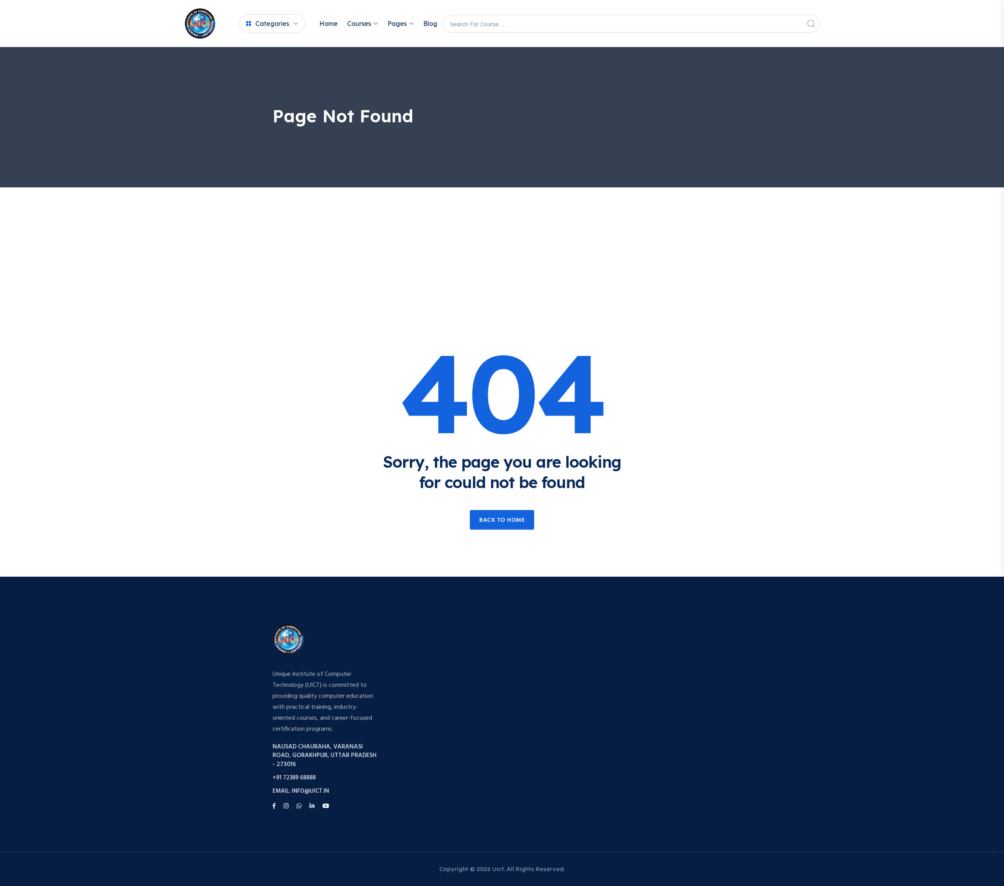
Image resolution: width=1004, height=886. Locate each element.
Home (328, 23)
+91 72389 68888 (294, 778)
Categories (272, 23)
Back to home (502, 520)
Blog (430, 23)
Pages (397, 23)
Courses (359, 23)
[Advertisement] (502, 246)
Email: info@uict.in (301, 791)
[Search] (811, 23)
